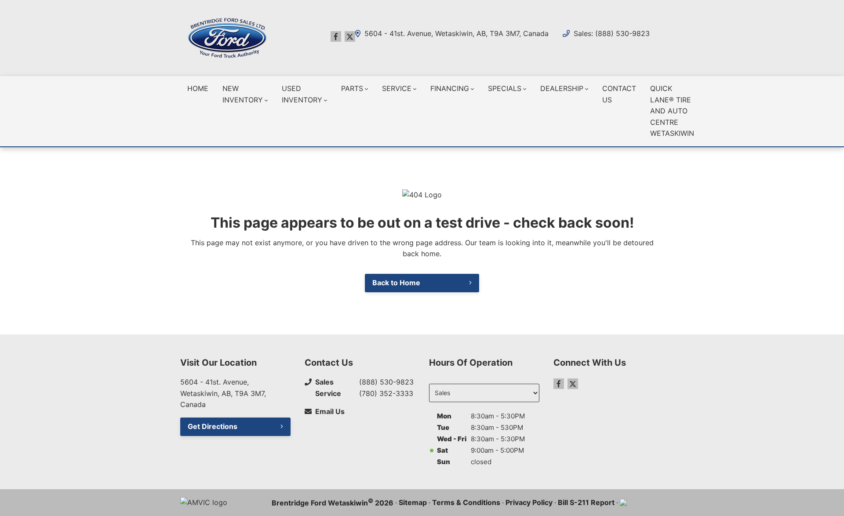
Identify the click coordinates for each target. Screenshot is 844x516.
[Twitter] (350, 36)
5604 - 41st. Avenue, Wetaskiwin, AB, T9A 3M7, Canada (455, 33)
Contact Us (619, 94)
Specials (504, 88)
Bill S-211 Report (586, 502)
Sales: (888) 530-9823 (612, 33)
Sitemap (413, 502)
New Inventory (242, 94)
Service (396, 88)
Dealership (561, 88)
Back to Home (396, 282)
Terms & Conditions (466, 502)
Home (197, 88)
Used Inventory (302, 94)
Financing (449, 88)
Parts (352, 88)
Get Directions (212, 426)
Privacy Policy (529, 502)
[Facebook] (336, 36)
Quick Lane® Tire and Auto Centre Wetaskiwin (672, 111)
